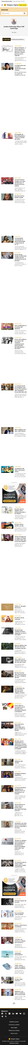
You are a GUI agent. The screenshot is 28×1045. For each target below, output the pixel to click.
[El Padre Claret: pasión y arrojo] (7, 525)
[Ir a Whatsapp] (24, 1014)
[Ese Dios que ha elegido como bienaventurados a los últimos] (7, 510)
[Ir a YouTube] (17, 1014)
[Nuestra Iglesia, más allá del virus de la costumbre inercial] (7, 646)
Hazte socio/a (22, 5)
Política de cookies (14, 1030)
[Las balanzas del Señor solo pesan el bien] (7, 469)
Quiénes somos (14, 1022)
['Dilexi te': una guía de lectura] (7, 607)
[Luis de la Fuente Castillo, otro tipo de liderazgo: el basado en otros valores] (7, 180)
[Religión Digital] (11, 5)
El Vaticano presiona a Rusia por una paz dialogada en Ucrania (18, 39)
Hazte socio (14, 1033)
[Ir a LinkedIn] (13, 1014)
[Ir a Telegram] (2, 1016)
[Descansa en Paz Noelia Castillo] (7, 196)
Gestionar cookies (14, 1043)
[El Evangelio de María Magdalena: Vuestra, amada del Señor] (7, 135)
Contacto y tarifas (14, 1025)
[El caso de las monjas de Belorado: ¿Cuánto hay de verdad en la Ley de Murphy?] (7, 255)
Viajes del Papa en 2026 (19, 1)
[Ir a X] (6, 1014)
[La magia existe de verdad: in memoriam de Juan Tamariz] (7, 66)
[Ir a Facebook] (2, 1014)
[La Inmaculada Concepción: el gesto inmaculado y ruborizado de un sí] (7, 239)
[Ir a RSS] (6, 1016)
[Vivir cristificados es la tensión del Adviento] (7, 326)
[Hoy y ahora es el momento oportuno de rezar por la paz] (7, 660)
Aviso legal (14, 1027)
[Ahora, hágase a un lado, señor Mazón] (7, 430)
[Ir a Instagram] (10, 1014)
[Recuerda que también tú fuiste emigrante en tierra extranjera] (7, 631)
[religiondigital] (14, 1039)
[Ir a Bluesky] (21, 1014)
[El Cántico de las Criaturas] (7, 618)
